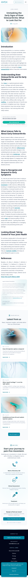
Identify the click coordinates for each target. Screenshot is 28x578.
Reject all (14, 571)
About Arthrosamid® (14, 550)
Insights (14, 558)
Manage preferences (14, 574)
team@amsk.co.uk (14, 543)
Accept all (14, 568)
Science (14, 553)
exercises (17, 208)
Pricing (14, 556)
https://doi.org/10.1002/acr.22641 (10, 277)
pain (6, 218)
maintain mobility (11, 251)
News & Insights (14, 9)
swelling (3, 102)
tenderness (16, 154)
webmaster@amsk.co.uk (17, 298)
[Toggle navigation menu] (25, 2)
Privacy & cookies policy (16, 565)
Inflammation (21, 148)
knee (5, 83)
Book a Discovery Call (19, 2)
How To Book (14, 561)
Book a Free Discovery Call (14, 519)
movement (4, 185)
